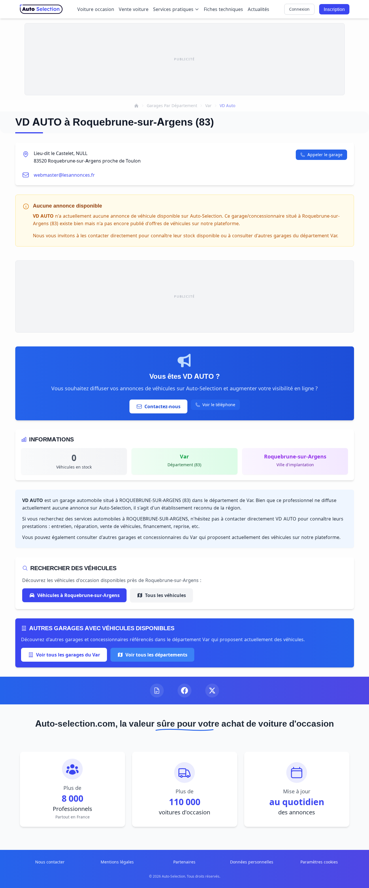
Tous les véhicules (165, 595)
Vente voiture (133, 9)
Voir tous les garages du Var (68, 655)
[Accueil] (136, 105)
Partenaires (184, 861)
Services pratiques (173, 9)
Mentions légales (117, 861)
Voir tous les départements (156, 655)
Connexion (299, 9)
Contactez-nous (162, 406)
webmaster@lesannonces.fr (64, 175)
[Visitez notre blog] (157, 690)
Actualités (258, 9)
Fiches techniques (223, 9)
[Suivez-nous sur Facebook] (184, 690)
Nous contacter (50, 861)
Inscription (334, 9)
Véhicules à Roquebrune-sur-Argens (78, 595)
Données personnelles (251, 861)
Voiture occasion (95, 9)
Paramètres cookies (319, 861)
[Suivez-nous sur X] (212, 690)
